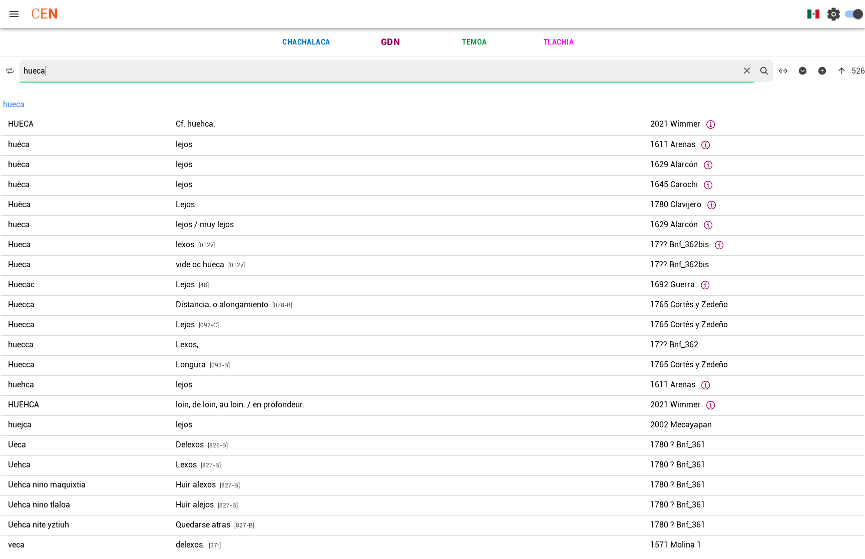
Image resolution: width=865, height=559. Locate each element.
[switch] (854, 14)
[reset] (746, 70)
